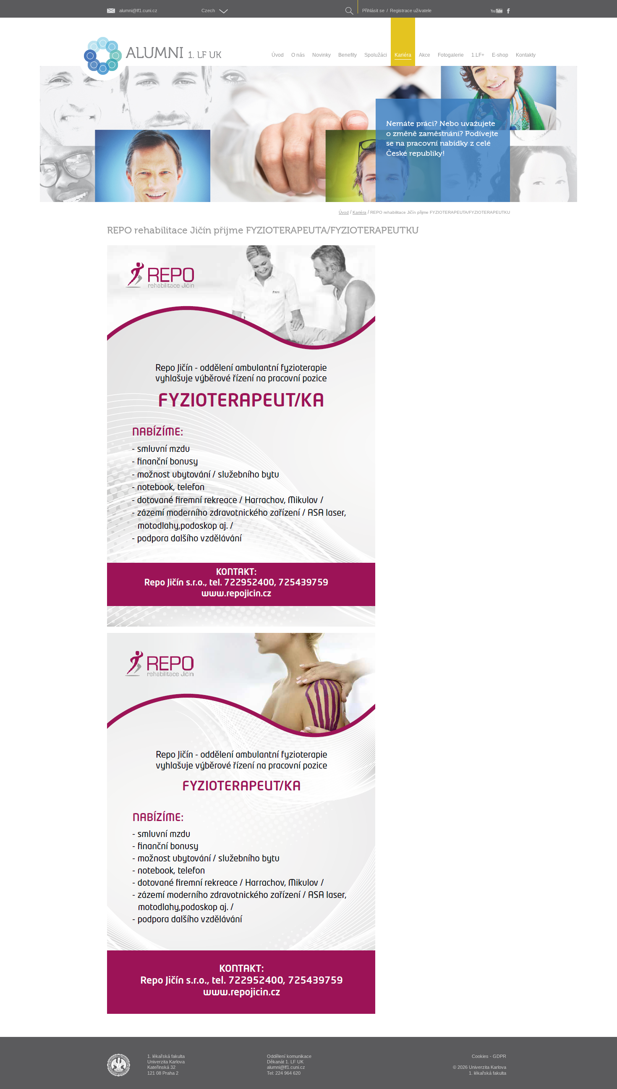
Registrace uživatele (410, 10)
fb (508, 10)
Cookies (480, 1056)
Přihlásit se (373, 10)
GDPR (499, 1056)
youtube (497, 10)
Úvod (344, 212)
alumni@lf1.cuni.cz (138, 10)
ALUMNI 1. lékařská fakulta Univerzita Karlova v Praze (118, 1065)
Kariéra (359, 212)
